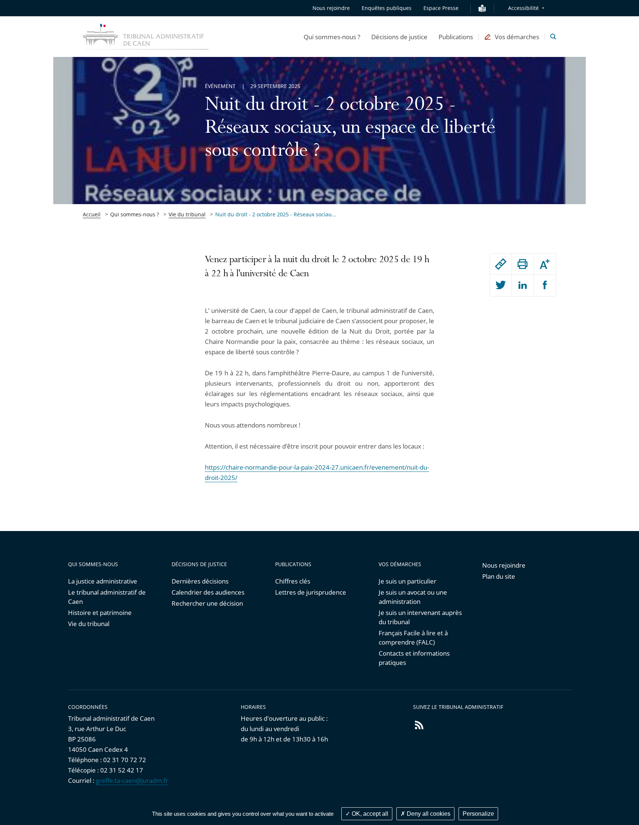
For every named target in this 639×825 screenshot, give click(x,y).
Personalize (478, 814)
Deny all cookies (427, 814)
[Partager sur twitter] (500, 285)
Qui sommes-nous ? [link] (134, 214)
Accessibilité (523, 7)
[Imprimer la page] (522, 264)
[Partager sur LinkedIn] (522, 285)
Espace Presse (441, 7)
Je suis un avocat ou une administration (413, 597)
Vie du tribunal (187, 214)
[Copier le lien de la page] (500, 264)
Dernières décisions (200, 581)
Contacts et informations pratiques (414, 658)
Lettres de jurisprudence (310, 592)
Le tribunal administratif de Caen (107, 597)
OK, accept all (369, 814)
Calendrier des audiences (208, 592)
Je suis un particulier (407, 581)
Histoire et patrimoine (100, 612)
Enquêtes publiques (387, 7)
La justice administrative (102, 581)
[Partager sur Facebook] (545, 285)
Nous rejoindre (331, 7)
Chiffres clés (292, 581)
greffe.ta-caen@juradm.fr (132, 780)
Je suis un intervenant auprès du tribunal (420, 617)
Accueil (92, 214)
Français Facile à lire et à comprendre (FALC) (413, 637)
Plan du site (498, 576)
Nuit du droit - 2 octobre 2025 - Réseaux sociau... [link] (275, 214)
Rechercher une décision (207, 603)
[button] (332, 36)
